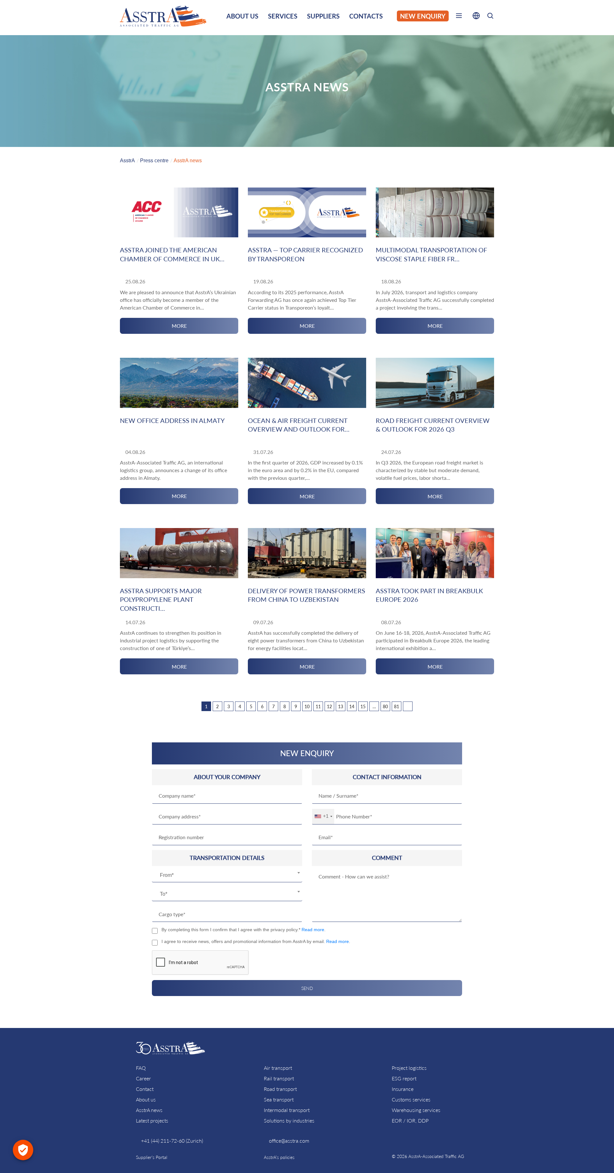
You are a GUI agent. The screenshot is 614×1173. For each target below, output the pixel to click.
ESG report (404, 1078)
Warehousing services (416, 1110)
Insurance (402, 1089)
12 (329, 706)
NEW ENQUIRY (422, 16)
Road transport (280, 1089)
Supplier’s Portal (151, 1157)
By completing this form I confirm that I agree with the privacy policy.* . (243, 929)
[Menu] (459, 17)
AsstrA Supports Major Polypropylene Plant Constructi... (161, 599)
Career (143, 1078)
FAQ (141, 1068)
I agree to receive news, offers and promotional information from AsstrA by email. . (255, 941)
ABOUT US (242, 16)
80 (385, 706)
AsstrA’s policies (279, 1157)
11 (318, 706)
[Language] (476, 17)
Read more (313, 929)
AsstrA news (149, 1110)
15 (363, 706)
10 (307, 706)
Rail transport (279, 1078)
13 (340, 706)
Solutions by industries (289, 1120)
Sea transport (279, 1099)
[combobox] (227, 875)
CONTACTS (366, 16)
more (179, 326)
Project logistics (409, 1068)
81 (396, 706)
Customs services (411, 1099)
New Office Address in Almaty (172, 420)
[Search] (490, 17)
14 (351, 706)
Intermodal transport (287, 1110)
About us (146, 1099)
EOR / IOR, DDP (410, 1120)
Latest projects (152, 1120)
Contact (145, 1089)
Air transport (278, 1068)
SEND (307, 988)
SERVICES (282, 16)
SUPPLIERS (323, 16)
